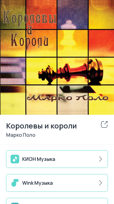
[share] (104, 124)
